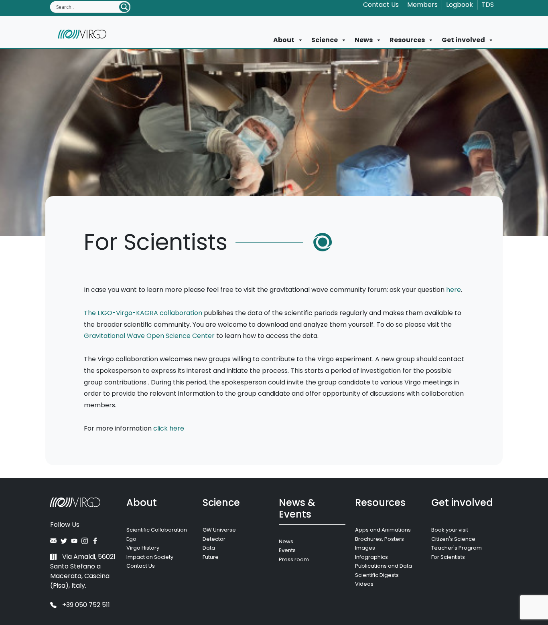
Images (365, 548)
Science (324, 39)
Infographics (371, 557)
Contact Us (381, 4)
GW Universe (219, 530)
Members (422, 4)
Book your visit (449, 530)
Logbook (459, 4)
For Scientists (448, 557)
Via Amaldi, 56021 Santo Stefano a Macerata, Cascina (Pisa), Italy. (83, 571)
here (453, 289)
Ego (131, 539)
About (283, 39)
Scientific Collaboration (156, 530)
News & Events (297, 508)
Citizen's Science (453, 539)
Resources (407, 39)
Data (209, 548)
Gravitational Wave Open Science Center (149, 335)
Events (287, 550)
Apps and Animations (383, 530)
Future (211, 557)
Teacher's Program (456, 548)
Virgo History (142, 548)
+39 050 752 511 (85, 604)
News (364, 39)
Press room (294, 559)
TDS (487, 4)
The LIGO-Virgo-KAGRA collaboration (143, 313)
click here (168, 428)
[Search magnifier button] (124, 7)
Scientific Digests (377, 575)
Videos (364, 584)
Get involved (463, 39)
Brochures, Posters (379, 539)
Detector (214, 539)
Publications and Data (383, 566)
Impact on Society (149, 557)
